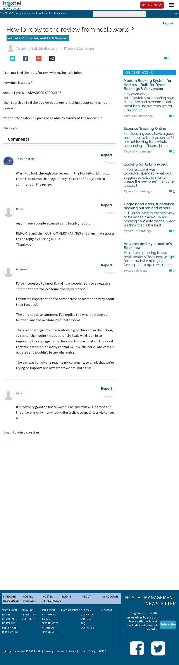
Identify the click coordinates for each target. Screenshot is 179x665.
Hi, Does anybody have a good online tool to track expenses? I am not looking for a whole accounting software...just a (149, 139)
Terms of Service (66, 651)
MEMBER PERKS (10, 632)
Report (168, 23)
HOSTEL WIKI (8, 623)
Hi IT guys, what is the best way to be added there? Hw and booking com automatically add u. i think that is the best (150, 219)
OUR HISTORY (88, 614)
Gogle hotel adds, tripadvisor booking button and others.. (149, 206)
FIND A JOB (27, 610)
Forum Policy (87, 651)
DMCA (102, 651)
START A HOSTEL (10, 610)
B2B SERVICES (9, 627)
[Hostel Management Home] (12, 5)
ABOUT (86, 596)
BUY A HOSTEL (48, 614)
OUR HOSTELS (29, 618)
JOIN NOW (153, 5)
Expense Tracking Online (145, 128)
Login (175, 13)
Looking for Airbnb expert (146, 164)
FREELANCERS (29, 614)
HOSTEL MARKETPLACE (52, 598)
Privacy (49, 651)
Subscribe (168, 624)
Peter (21, 48)
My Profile (106, 610)
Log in (7, 432)
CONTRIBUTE (87, 618)
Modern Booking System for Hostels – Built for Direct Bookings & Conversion (147, 85)
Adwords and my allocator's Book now (148, 246)
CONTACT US (87, 627)
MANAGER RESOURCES (11, 598)
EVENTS (67, 596)
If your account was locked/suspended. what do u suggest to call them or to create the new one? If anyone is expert (149, 177)
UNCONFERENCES (70, 610)
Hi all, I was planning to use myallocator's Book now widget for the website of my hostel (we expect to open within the (149, 259)
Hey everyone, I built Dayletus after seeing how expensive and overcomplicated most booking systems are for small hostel (150, 102)
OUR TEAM (86, 610)
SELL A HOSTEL (49, 610)
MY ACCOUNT (110, 596)
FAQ (83, 623)
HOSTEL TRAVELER (29, 598)
